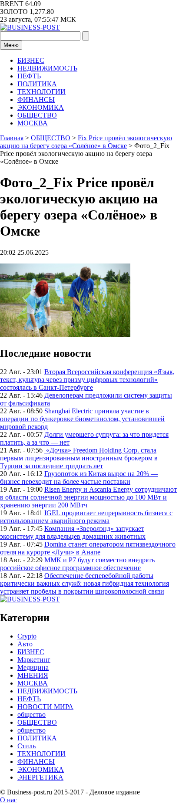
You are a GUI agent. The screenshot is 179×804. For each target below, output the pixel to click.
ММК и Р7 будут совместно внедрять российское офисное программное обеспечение (77, 563)
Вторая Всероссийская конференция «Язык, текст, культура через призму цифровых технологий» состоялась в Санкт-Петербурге (87, 379)
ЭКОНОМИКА (40, 107)
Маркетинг (33, 659)
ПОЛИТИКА (37, 84)
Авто (25, 644)
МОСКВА (32, 123)
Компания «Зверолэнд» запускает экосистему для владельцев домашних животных (73, 532)
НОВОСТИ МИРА (45, 706)
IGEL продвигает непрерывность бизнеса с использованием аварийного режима (86, 516)
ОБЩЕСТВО (37, 115)
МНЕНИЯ (32, 675)
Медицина (33, 667)
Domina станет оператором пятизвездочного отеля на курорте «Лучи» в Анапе (88, 548)
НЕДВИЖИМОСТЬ (47, 68)
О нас (8, 800)
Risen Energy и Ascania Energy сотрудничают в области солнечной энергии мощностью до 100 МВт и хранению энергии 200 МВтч (88, 497)
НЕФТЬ (29, 76)
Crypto (26, 636)
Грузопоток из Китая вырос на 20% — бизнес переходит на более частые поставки (79, 477)
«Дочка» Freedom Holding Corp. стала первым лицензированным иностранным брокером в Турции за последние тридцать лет (79, 458)
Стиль (26, 746)
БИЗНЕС (30, 60)
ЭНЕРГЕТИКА (40, 777)
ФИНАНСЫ (36, 99)
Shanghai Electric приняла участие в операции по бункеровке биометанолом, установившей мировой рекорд (82, 418)
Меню (11, 45)
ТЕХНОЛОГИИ (41, 91)
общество (31, 714)
